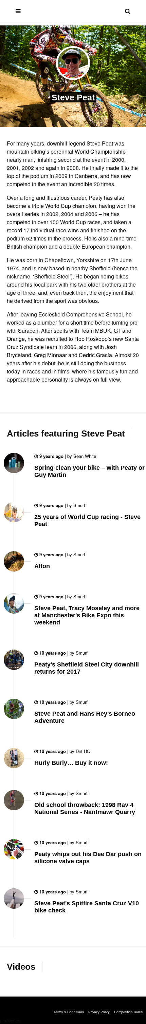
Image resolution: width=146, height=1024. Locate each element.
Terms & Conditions (69, 1012)
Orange (16, 339)
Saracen (28, 330)
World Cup (58, 206)
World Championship (100, 151)
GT (117, 330)
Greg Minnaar (50, 355)
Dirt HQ (82, 751)
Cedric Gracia (95, 355)
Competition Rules (128, 1012)
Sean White (84, 456)
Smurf (78, 505)
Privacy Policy (99, 1012)
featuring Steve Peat (66, 433)
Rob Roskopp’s (93, 339)
